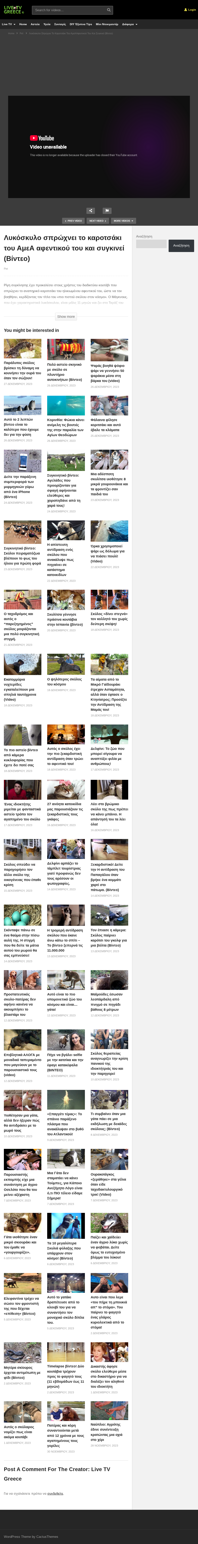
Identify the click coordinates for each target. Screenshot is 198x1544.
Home (23, 24)
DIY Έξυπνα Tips (81, 24)
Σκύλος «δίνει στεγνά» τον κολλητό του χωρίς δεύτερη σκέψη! (109, 619)
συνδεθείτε (55, 1493)
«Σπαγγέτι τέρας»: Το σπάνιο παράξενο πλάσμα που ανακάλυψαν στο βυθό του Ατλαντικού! (65, 1124)
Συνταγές (60, 24)
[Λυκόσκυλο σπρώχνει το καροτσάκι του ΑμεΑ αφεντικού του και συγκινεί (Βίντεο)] (22, 348)
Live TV (7, 24)
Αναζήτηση (144, 236)
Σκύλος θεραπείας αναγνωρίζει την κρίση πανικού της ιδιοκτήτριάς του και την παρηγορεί (109, 1064)
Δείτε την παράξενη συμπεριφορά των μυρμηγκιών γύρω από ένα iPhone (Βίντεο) (20, 487)
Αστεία (35, 24)
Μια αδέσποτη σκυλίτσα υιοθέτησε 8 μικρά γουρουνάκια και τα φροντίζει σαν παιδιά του (109, 484)
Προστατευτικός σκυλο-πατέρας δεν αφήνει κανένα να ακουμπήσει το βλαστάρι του (20, 1004)
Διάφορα (128, 24)
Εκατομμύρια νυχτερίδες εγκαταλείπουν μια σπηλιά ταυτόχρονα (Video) (20, 690)
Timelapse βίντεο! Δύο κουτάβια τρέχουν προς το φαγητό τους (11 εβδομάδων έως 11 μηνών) (65, 1376)
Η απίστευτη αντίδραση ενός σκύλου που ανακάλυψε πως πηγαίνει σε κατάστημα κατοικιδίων (60, 560)
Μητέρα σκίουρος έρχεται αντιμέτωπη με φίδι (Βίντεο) (22, 1373)
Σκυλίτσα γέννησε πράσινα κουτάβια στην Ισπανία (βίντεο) (65, 619)
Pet (6, 268)
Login (192, 9)
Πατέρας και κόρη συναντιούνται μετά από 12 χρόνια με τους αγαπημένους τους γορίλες (65, 1435)
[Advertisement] (99, 67)
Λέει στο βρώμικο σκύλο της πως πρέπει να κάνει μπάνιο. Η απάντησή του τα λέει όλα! (109, 814)
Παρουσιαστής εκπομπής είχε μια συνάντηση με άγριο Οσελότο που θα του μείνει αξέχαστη (20, 1185)
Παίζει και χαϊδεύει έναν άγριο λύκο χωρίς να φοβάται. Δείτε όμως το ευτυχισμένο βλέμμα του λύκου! (109, 1247)
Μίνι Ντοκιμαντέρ (107, 24)
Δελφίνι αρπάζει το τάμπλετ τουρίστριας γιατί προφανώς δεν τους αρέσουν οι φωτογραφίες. (64, 873)
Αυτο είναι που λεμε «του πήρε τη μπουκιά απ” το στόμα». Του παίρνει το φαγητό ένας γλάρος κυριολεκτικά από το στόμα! (109, 1312)
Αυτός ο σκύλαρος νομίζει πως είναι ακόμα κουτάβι (19, 1432)
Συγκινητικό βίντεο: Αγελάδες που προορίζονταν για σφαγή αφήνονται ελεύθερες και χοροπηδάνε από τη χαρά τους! (63, 490)
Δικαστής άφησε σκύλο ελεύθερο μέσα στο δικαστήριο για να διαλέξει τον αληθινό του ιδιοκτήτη (109, 1376)
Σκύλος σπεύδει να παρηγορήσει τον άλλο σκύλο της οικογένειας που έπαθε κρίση (22, 875)
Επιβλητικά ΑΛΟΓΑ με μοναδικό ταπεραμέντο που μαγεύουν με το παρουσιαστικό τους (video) (22, 1065)
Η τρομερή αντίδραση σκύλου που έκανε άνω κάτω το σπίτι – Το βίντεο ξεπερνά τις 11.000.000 (65, 940)
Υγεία (47, 24)
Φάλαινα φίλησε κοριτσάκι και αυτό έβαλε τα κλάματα (106, 425)
